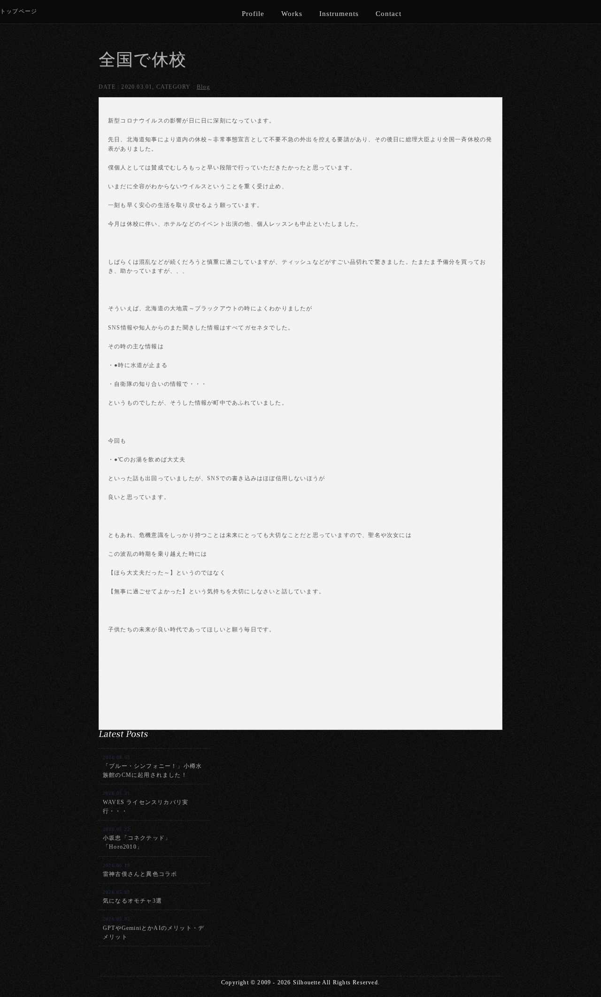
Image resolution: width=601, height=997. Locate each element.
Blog (203, 87)
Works (291, 13)
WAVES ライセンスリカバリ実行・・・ (145, 802)
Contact (388, 13)
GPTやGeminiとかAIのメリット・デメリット (153, 928)
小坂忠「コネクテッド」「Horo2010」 (137, 838)
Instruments (339, 13)
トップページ (18, 11)
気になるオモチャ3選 (132, 897)
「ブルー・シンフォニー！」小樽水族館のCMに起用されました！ (152, 766)
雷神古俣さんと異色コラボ (140, 870)
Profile (253, 13)
